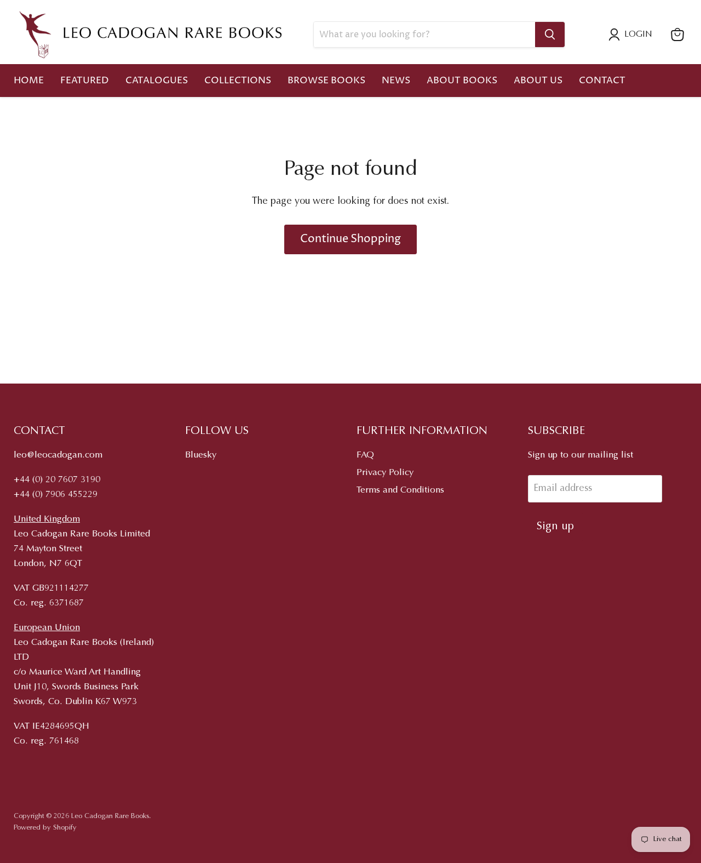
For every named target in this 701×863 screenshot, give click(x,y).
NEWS (396, 80)
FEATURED (84, 80)
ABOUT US (538, 80)
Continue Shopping (350, 239)
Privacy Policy (385, 473)
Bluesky (200, 455)
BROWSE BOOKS (326, 80)
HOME (29, 80)
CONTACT (602, 80)
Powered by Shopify (45, 827)
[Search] (550, 34)
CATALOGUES (156, 80)
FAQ (365, 455)
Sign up (555, 526)
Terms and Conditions (400, 490)
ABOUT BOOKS (462, 80)
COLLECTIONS (237, 80)
